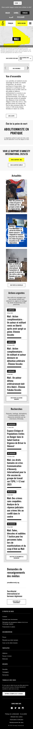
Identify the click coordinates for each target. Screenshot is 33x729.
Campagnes (11, 310)
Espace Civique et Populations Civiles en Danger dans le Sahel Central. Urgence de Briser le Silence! (16, 438)
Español (16, 13)
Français (25, 13)
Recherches (12, 424)
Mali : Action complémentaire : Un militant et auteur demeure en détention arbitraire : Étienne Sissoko (16, 356)
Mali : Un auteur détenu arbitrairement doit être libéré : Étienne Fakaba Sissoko (16, 383)
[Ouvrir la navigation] (30, 23)
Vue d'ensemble (16, 68)
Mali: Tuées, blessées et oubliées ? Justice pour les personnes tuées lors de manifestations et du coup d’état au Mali (16, 539)
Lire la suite (11, 116)
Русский (20, 17)
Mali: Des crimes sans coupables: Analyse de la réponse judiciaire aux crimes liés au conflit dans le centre (15, 507)
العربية (11, 17)
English (7, 13)
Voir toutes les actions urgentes (16, 398)
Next (27, 68)
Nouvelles (12, 198)
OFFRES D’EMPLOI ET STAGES (14, 693)
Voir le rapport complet (16, 165)
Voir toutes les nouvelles (16, 285)
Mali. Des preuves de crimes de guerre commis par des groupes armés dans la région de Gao (16, 205)
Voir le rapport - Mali (16, 159)
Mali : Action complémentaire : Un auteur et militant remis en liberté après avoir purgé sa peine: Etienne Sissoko (16, 325)
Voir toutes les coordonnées (16, 601)
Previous (5, 68)
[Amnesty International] (3, 23)
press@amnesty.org (13, 582)
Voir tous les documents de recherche (16, 557)
